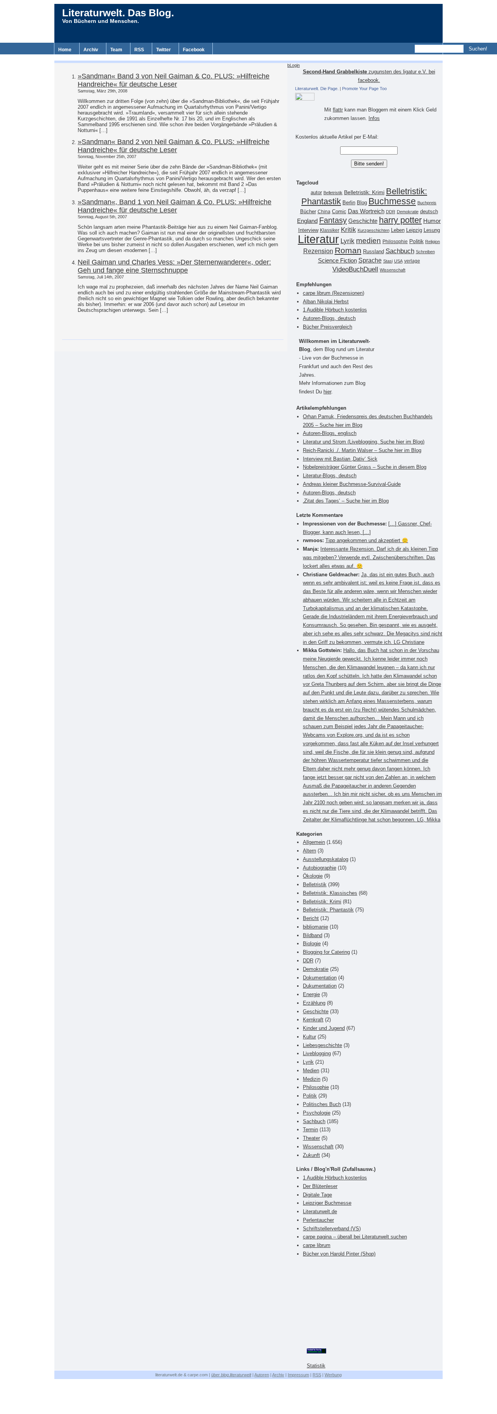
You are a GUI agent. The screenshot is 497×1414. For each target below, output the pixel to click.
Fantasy (333, 220)
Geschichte (362, 220)
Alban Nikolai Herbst (326, 301)
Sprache (370, 260)
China (324, 211)
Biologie (312, 943)
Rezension (318, 250)
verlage (412, 261)
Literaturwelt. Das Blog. (118, 13)
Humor (432, 220)
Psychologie (316, 1113)
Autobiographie (319, 868)
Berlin (348, 202)
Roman (348, 250)
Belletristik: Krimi (364, 192)
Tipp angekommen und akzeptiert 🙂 (366, 540)
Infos (374, 118)
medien (368, 241)
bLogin (293, 65)
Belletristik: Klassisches (330, 893)
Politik (416, 241)
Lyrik (348, 241)
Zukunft (311, 1155)
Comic (339, 211)
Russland (373, 251)
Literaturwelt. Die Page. (317, 88)
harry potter (400, 220)
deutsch (429, 211)
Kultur (309, 1037)
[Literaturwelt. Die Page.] (369, 97)
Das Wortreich (366, 211)
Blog (362, 202)
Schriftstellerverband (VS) (332, 1228)
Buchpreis (426, 202)
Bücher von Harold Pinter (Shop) (339, 1254)
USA (398, 261)
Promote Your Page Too (364, 88)
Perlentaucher (318, 1220)
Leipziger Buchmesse (327, 1203)
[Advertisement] (248, 57)
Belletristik (332, 192)
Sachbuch (400, 251)
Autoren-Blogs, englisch (329, 433)
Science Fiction (337, 260)
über (231, 1374)
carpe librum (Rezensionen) (333, 293)
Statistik (316, 1366)
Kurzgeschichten (373, 230)
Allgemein (314, 842)
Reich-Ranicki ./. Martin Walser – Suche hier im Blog (362, 450)
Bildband (312, 935)
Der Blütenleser (320, 1186)
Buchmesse (392, 201)
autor (316, 192)
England (307, 220)
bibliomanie (315, 927)
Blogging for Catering (326, 952)
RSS (139, 49)
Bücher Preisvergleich (327, 327)
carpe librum (316, 1245)
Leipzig (414, 230)
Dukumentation (320, 986)
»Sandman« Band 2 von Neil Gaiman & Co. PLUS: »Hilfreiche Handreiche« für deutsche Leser (173, 146)
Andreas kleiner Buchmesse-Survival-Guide (352, 484)
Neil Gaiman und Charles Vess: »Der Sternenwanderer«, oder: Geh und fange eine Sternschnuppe (174, 266)
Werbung (333, 1374)
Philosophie (395, 241)
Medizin (311, 1079)
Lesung (432, 230)
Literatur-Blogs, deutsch (329, 475)
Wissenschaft (392, 270)
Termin (310, 1129)
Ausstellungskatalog (325, 859)
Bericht (311, 918)
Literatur (318, 239)
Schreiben (425, 251)
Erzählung (314, 1003)
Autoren (261, 1374)
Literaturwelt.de (320, 1211)
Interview (308, 230)
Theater (311, 1138)
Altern (309, 851)
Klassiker (329, 230)
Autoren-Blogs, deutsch (329, 318)
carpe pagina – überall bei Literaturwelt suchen (355, 1237)
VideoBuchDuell (355, 269)
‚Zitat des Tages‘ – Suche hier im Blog (346, 501)
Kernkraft (313, 1020)
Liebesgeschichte (322, 1045)
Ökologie (313, 876)
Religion (432, 241)
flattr (338, 110)
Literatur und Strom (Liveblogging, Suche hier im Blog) (363, 442)
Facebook (194, 49)
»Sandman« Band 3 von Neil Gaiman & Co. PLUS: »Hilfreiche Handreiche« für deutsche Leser (173, 80)
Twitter (163, 49)
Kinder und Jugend (324, 1028)
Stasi (388, 261)
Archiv (90, 49)
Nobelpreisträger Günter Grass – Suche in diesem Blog (364, 467)
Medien (311, 1070)
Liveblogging (317, 1053)
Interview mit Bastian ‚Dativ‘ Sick (340, 459)
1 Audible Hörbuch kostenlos (335, 310)
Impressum (298, 1374)
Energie (311, 994)
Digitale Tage (317, 1195)
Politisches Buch (322, 1104)
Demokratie (408, 211)
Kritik (348, 229)
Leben (398, 230)
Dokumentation (320, 978)
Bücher (308, 211)
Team (116, 49)
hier (327, 392)
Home (64, 49)
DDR (390, 211)
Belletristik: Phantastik (328, 910)
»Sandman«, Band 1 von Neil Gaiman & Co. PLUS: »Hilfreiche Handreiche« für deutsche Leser (174, 206)
